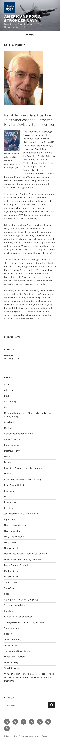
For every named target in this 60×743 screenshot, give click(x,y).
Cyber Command (12, 439)
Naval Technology (12, 531)
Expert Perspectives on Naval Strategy (23, 479)
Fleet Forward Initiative (15, 485)
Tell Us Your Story (12, 639)
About (7, 384)
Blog (6, 396)
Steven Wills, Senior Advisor (18, 616)
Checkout (9, 422)
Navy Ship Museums (14, 536)
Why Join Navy (11, 662)
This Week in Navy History (17, 651)
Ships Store (10, 588)
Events (7, 473)
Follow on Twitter (12, 337)
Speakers (9, 611)
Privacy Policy (11, 576)
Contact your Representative (18, 433)
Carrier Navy (10, 401)
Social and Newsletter (15, 605)
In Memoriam (10, 502)
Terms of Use (10, 645)
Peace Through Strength (16, 565)
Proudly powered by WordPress (33, 736)
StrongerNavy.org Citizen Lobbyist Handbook (26, 622)
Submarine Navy (12, 628)
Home (7, 496)
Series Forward (11, 582)
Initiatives (9, 508)
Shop (6, 594)
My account (10, 519)
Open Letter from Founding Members (22, 559)
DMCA (7, 456)
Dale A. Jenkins (11, 445)
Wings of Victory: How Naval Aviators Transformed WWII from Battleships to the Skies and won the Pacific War (29, 677)
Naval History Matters (15, 525)
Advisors (8, 390)
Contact (8, 428)
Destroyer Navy (12, 451)
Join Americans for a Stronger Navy (21, 513)
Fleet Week (9, 491)
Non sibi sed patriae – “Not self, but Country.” (26, 553)
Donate (7, 462)
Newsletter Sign (12, 548)
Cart (6, 407)
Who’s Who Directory (14, 656)
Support (8, 634)
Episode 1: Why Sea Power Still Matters (23, 468)
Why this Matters (12, 668)
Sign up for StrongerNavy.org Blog (21, 599)
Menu (31, 34)
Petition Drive (11, 571)
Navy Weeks (10, 542)
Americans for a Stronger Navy (22, 18)
